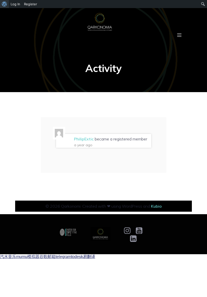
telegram (63, 256)
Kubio (156, 206)
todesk (77, 256)
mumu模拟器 (27, 256)
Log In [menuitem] (15, 4)
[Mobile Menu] (179, 35)
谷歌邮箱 (47, 256)
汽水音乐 (8, 256)
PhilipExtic (84, 138)
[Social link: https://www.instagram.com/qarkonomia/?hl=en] (129, 231)
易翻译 (89, 256)
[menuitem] (4, 4)
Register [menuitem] (30, 4)
